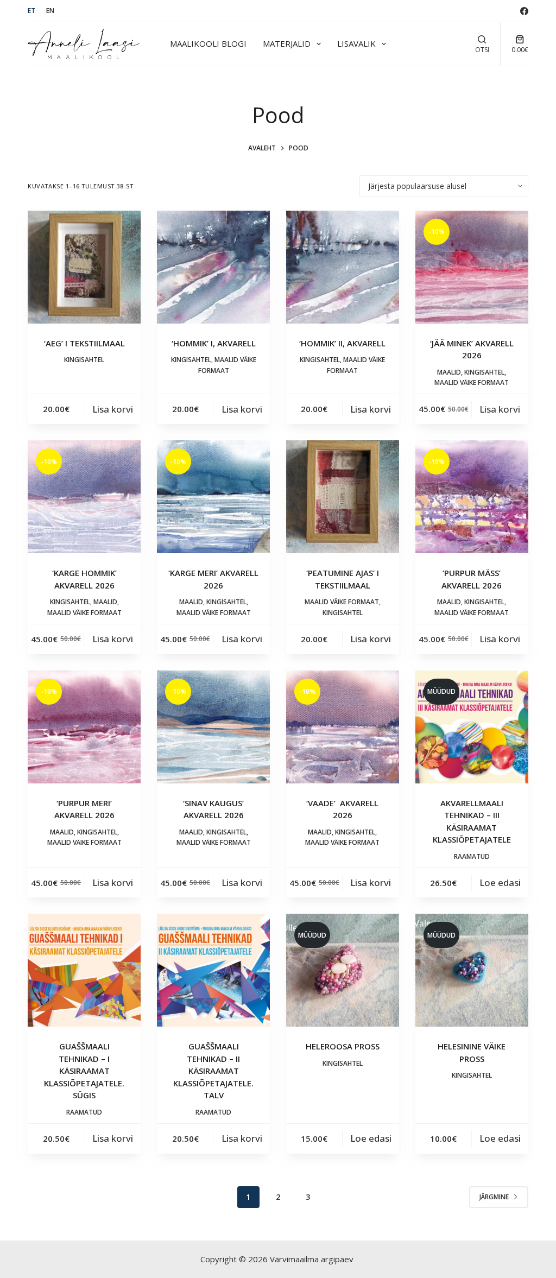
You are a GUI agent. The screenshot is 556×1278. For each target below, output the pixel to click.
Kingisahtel (84, 359)
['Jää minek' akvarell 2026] (471, 267)
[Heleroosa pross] (342, 970)
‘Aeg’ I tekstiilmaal (84, 343)
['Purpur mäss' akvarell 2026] (471, 496)
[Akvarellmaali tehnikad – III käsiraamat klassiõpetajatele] (471, 726)
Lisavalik (356, 43)
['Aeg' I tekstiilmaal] (84, 267)
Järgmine (494, 1196)
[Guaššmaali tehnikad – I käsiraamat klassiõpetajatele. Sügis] (84, 970)
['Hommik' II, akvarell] (342, 267)
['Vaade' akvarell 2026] (342, 726)
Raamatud (472, 856)
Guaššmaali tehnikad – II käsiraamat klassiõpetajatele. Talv (213, 1070)
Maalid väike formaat (471, 382)
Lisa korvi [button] (112, 409)
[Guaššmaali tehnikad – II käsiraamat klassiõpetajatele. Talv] (213, 970)
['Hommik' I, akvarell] (213, 267)
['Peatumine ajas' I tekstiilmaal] (342, 496)
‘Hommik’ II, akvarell (342, 343)
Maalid (449, 372)
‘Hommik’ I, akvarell (214, 343)
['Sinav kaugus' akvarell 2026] (213, 726)
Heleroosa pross (343, 1046)
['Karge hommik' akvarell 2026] (84, 496)
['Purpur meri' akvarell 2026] (84, 726)
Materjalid (287, 43)
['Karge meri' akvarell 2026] (213, 496)
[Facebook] (524, 11)
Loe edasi (500, 882)
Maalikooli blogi (208, 43)
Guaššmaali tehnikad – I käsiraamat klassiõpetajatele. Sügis (84, 1070)
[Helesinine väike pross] (471, 970)
